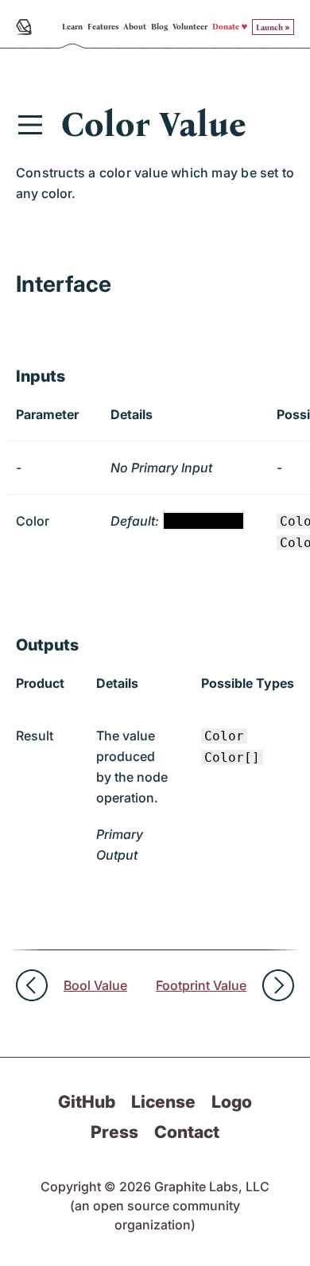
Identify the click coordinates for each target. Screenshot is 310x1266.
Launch (269, 28)
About (134, 27)
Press (114, 1131)
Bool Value (95, 985)
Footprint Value (201, 985)
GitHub (86, 1101)
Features (102, 27)
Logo (231, 1101)
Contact (186, 1131)
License (163, 1101)
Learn (72, 27)
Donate (225, 27)
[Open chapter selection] (30, 124)
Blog (159, 27)
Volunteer (189, 27)
